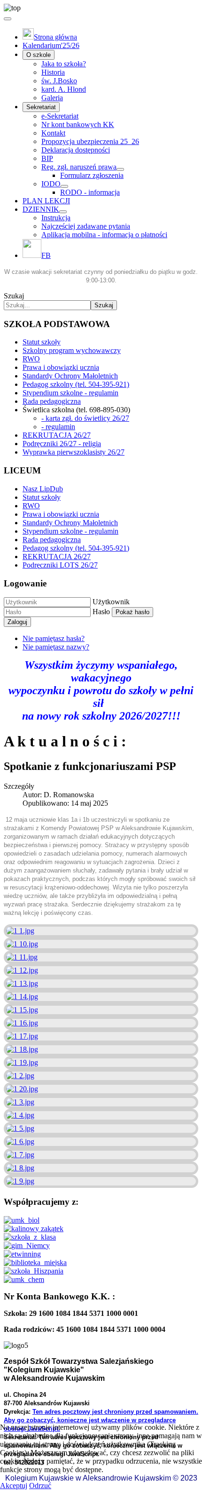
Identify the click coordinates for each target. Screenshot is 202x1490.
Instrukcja (55, 218)
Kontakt (53, 133)
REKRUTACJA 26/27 (57, 435)
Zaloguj (17, 621)
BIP (47, 158)
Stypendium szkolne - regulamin (70, 393)
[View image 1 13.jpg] (22, 983)
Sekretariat (41, 107)
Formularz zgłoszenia (92, 175)
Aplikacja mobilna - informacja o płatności (104, 235)
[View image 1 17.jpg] (22, 1036)
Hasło (101, 612)
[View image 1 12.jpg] (22, 970)
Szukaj (14, 296)
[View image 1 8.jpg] (20, 1168)
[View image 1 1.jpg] (20, 931)
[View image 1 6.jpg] (20, 1142)
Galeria (52, 98)
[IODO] (64, 186)
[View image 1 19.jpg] (22, 1062)
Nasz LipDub (43, 489)
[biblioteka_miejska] (35, 1262)
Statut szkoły (42, 342)
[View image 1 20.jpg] (22, 1089)
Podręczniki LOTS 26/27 (60, 565)
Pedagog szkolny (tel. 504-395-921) (76, 384)
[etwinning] (22, 1254)
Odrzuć (40, 1486)
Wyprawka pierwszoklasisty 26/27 (73, 452)
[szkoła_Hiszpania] (33, 1271)
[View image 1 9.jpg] (20, 1181)
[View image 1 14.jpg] (22, 997)
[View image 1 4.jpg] (20, 1115)
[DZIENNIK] (63, 211)
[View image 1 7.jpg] (20, 1155)
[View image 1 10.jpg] (22, 944)
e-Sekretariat (59, 116)
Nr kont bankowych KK (77, 124)
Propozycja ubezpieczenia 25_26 (90, 141)
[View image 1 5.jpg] (20, 1128)
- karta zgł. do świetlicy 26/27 (85, 418)
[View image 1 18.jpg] (22, 1049)
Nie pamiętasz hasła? (54, 638)
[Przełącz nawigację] (7, 18)
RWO (31, 359)
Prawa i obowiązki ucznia (61, 367)
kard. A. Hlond (63, 89)
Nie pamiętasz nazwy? (56, 647)
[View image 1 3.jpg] (20, 1102)
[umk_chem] (24, 1279)
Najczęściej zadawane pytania (85, 226)
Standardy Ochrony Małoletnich (70, 376)
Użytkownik (111, 602)
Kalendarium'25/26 (51, 45)
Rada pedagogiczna (52, 401)
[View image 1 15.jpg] (22, 1010)
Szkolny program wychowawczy (72, 350)
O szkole (38, 54)
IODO (51, 184)
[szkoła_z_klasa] (30, 1237)
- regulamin (58, 427)
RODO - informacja (90, 192)
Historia (53, 72)
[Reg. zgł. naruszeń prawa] (120, 169)
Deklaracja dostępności (75, 150)
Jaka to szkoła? (63, 64)
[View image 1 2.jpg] (20, 1076)
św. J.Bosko (59, 81)
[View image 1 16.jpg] (22, 1023)
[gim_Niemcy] (27, 1246)
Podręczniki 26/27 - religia (62, 444)
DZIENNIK (41, 209)
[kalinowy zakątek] (33, 1229)
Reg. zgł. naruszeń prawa (79, 167)
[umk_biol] (21, 1220)
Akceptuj (13, 1486)
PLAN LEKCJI (46, 201)
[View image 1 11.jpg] (22, 957)
